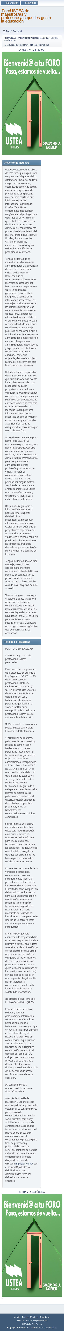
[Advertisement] (51, 211)
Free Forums (37, 1324)
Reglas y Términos (30, 1317)
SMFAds (25, 1324)
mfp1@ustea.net (24, 1163)
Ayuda (17, 1317)
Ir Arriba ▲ (45, 1317)
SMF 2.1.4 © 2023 (24, 1320)
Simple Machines (40, 1320)
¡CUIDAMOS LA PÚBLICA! (32, 50)
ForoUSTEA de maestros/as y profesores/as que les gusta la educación (26, 15)
